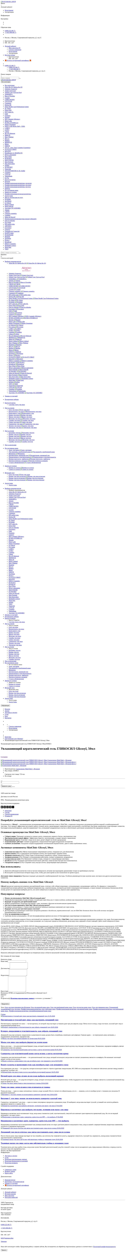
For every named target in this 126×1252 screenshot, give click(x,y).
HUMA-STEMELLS (11, 123)
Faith (6, 114)
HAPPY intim (9, 233)
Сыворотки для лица (16, 641)
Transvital (8, 169)
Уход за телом (9, 647)
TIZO (6, 249)
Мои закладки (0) (14, 48)
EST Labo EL (9, 112)
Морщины (12, 670)
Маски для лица (14, 634)
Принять (4, 1250)
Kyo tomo (8, 222)
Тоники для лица (14, 643)
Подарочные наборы (12, 616)
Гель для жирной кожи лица (40, 1007)
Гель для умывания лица (100, 1007)
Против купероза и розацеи (18, 677)
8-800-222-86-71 (10, 31)
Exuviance (8, 228)
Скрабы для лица (14, 638)
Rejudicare (8, 242)
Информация (5, 705)
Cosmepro (8, 103)
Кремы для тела (14, 654)
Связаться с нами (10, 1169)
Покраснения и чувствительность (20, 673)
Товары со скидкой (11, 615)
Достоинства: (5, 968)
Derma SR (8, 105)
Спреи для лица (14, 640)
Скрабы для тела (14, 659)
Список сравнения (15, 50)
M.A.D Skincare (10, 133)
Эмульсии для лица (15, 645)
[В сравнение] (14, 786)
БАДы (7, 178)
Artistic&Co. (9, 94)
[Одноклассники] (10, 807)
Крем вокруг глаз (14, 631)
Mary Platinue (9, 137)
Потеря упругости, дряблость (18, 675)
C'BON (7, 212)
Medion (7, 140)
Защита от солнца (11, 192)
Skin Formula (9, 162)
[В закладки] (12, 786)
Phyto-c (7, 240)
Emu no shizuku (10, 220)
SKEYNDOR (9, 160)
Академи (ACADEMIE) (13, 208)
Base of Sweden (10, 96)
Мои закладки (9, 1195)
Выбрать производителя (13, 488)
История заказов (10, 1194)
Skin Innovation (10, 164)
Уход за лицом (9, 624)
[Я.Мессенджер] (2, 807)
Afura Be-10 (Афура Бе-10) (13, 87)
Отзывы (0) (8, 816)
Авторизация (9, 12)
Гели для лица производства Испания (17, 1007)
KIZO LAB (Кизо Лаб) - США (15, 126)
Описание (8, 810)
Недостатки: (5, 975)
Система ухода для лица (17, 622)
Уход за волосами (10, 661)
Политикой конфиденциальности (104, 1246)
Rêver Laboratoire (10, 155)
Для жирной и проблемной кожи (20, 668)
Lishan (7, 131)
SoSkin (7, 165)
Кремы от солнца (14, 684)
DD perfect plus (10, 224)
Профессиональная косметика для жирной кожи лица (74, 1009)
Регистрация (9, 10)
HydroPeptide (9, 235)
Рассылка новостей (11, 1197)
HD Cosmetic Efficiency (12, 119)
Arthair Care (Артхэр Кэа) (13, 92)
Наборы (7, 188)
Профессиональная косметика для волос (18, 183)
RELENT (8, 151)
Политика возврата (11, 1163)
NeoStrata (8, 238)
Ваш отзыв (4, 991)
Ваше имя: (4, 961)
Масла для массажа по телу (14, 197)
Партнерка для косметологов (14, 1181)
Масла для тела (14, 656)
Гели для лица (13, 627)
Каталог (7, 181)
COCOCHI (8, 101)
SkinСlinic (8, 247)
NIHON (7, 146)
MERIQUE (8, 142)
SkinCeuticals (9, 206)
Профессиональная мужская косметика (18, 194)
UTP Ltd (7, 174)
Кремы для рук (14, 652)
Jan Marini (8, 201)
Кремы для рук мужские (17, 695)
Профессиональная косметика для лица (18, 185)
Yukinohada (8, 176)
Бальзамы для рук (14, 650)
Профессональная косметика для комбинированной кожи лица (30, 1011)
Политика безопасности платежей (16, 1161)
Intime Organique (10, 124)
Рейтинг (3, 995)
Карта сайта (9, 1173)
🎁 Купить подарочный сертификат (17, 1185)
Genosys (7, 229)
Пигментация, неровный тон (18, 672)
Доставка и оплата (11, 712)
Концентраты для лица (16, 629)
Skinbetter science (10, 245)
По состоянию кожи (11, 190)
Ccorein (7, 98)
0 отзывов (4, 757)
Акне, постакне (14, 666)
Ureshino (7, 172)
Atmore (7, 210)
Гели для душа (13, 691)
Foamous (7, 115)
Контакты (8, 718)
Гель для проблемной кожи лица (61, 1007)
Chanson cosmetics (11, 213)
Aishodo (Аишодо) (11, 89)
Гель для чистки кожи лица (82, 1007)
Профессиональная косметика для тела (18, 187)
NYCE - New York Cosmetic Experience (17, 147)
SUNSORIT (9, 167)
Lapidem (7, 215)
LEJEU (7, 130)
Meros (7, 144)
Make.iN (7, 135)
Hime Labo (8, 121)
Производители (10, 1180)
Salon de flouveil (10, 217)
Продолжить (5, 1004)
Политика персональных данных (16, 1159)
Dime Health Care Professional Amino (17, 107)
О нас (7, 714)
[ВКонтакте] (5, 807)
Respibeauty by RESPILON (13, 153)
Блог (6, 716)
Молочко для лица (15, 636)
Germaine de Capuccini (12, 231)
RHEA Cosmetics (10, 244)
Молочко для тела (15, 657)
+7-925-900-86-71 (10, 32)
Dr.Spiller (8, 199)
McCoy (7, 139)
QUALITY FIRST (11, 149)
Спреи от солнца (14, 686)
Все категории (9, 85)
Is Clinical (8, 203)
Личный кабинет (10, 1192)
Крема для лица (14, 632)
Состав (7, 812)
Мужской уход (9, 688)
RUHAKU (8, 158)
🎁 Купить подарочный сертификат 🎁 (18, 60)
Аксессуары (9, 196)
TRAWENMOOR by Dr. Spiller (15, 171)
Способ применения (11, 814)
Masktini (7, 236)
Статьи (3, 1014)
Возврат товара (10, 1171)
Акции (7, 711)
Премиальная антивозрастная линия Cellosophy (21, 219)
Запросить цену (6, 786)
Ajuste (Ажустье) (10, 91)
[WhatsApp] (7, 807)
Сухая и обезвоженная (16, 679)
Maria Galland (9, 204)
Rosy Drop (8, 156)
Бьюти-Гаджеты (10, 180)
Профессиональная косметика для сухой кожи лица (38, 1009)
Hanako (7, 117)
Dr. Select (8, 108)
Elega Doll (8, 110)
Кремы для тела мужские (17, 696)
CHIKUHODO (10, 99)
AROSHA (8, 226)
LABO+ (7, 128)
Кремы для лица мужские (17, 693)
